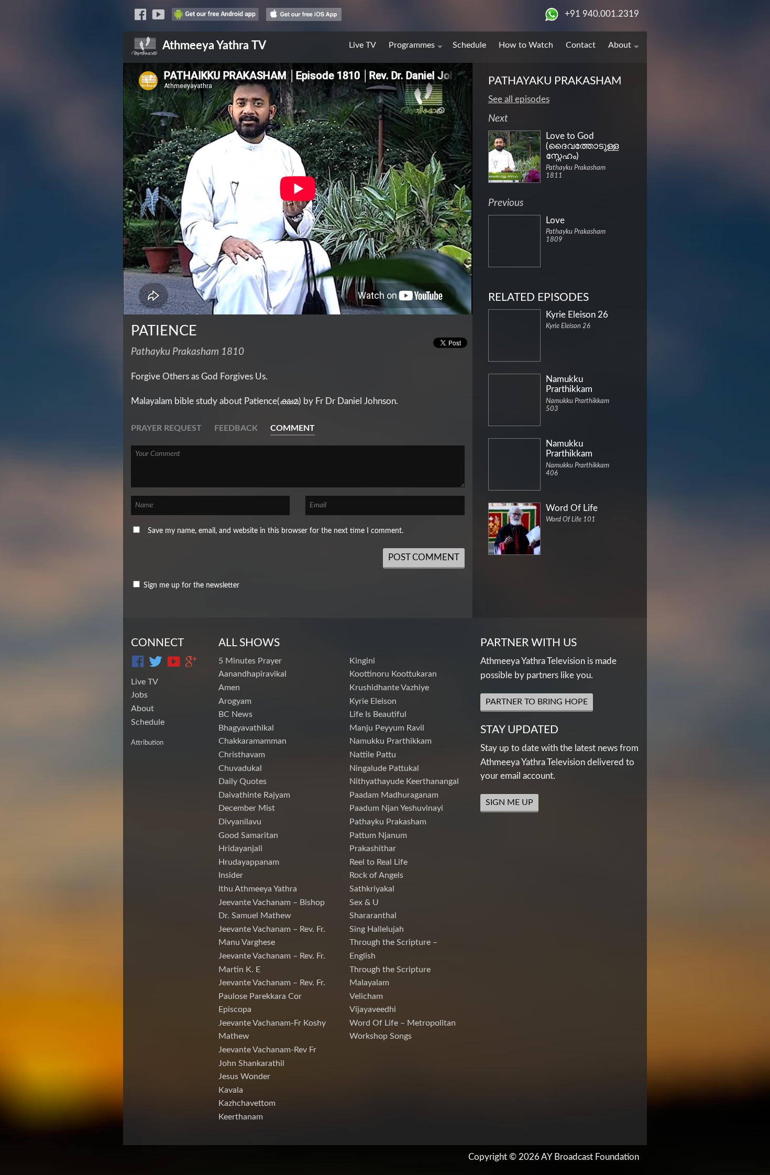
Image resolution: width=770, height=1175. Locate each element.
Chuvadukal (240, 768)
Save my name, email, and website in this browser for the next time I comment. (275, 531)
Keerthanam (240, 1117)
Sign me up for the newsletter (190, 585)
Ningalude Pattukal (384, 768)
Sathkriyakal (371, 889)
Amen (229, 687)
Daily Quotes (242, 781)
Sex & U (364, 902)
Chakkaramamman (252, 741)
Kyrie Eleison (373, 701)
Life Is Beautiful (377, 714)
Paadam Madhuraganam (393, 795)
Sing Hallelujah (376, 929)
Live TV (362, 45)
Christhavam (241, 754)
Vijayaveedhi (372, 1009)
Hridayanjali (240, 848)
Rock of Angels (376, 875)
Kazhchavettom (247, 1103)
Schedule (469, 45)
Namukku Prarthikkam (390, 741)
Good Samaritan (248, 835)
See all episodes (518, 99)
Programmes (412, 45)
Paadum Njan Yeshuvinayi (396, 808)
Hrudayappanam (248, 862)
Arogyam (234, 701)
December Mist (246, 808)
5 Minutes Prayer (250, 661)
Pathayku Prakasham (387, 822)
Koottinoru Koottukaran (393, 674)
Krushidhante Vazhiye (389, 687)
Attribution (147, 742)
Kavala (230, 1090)
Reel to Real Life (378, 862)
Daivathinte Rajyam (254, 795)
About (619, 45)
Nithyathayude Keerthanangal (404, 781)
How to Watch (526, 45)
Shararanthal (373, 915)
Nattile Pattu (372, 754)
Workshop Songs (380, 1036)
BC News (235, 714)
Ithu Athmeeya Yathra (257, 889)
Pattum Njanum (378, 835)
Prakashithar (372, 848)
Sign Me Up (509, 802)
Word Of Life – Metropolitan (402, 1023)
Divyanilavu (239, 822)
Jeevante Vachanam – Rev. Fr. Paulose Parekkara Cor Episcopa (271, 996)
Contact (581, 45)
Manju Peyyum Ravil (386, 728)
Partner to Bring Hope (537, 702)
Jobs (139, 695)
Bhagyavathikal (246, 728)
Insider (230, 875)
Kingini (362, 661)
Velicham (366, 996)
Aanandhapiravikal (252, 674)
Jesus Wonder (244, 1076)
